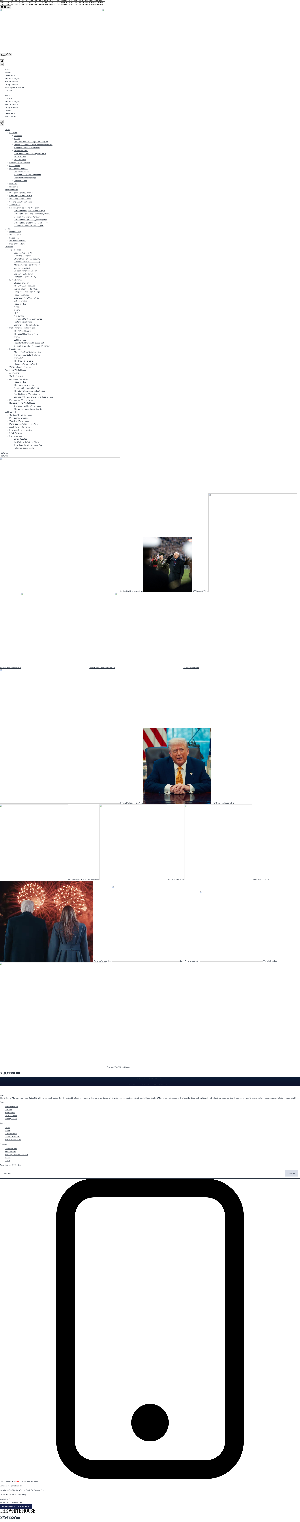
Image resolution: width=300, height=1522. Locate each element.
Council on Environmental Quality (29, 226)
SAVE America (11, 81)
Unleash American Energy (25, 271)
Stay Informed (15, 436)
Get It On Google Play (35, 1490)
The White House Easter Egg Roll (28, 409)
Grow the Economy (22, 256)
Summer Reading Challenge (26, 325)
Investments (10, 116)
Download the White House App (23, 424)
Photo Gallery (15, 232)
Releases (18, 135)
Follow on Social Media (24, 448)
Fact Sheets (14, 165)
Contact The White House (20, 415)
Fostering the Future (23, 322)
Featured (13, 133)
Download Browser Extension (13, 1502)
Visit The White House (19, 421)
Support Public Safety (23, 274)
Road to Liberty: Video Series (27, 394)
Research (13, 187)
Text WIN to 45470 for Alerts (26, 442)
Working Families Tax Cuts (26, 289)
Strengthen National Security (27, 259)
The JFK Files (20, 157)
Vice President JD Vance (20, 199)
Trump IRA (18, 358)
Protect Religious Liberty (25, 277)
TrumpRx (18, 337)
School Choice (20, 301)
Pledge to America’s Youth (25, 364)
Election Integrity (12, 78)
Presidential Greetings (19, 418)
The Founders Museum (24, 385)
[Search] (2, 61)
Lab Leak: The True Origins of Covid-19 (31, 142)
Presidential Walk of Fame (21, 400)
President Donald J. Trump (21, 193)
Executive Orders (21, 172)
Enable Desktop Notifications (15, 1506)
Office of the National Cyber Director (30, 220)
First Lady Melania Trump (20, 196)
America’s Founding (18, 379)
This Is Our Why (21, 150)
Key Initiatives (15, 280)
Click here (4, 1481)
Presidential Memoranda (25, 178)
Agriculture (19, 316)
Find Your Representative (20, 430)
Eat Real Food (20, 340)
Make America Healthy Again (27, 265)
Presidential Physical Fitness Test (29, 343)
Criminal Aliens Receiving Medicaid (30, 154)
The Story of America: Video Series (29, 391)
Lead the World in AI (23, 253)
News (7, 69)
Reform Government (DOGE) (27, 262)
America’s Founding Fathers (26, 388)
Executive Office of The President (24, 208)
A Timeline (14, 373)
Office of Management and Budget (29, 211)
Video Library (15, 235)
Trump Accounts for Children (27, 355)
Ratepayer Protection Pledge (27, 292)
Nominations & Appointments (27, 175)
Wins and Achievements (20, 367)
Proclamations (20, 180)
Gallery (8, 72)
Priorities (9, 247)
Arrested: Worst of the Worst (27, 148)
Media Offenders (17, 244)
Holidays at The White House (22, 403)
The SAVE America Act (24, 286)
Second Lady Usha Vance (20, 202)
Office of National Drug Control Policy (31, 223)
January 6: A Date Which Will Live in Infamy (33, 144)
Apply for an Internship (19, 427)
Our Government (16, 376)
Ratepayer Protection (14, 87)
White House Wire (17, 241)
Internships (10, 1112)
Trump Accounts (12, 84)
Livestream (10, 75)
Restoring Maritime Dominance (28, 319)
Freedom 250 (20, 304)
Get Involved (10, 412)
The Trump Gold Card (23, 361)
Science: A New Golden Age (26, 298)
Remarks (13, 184)
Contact (8, 90)
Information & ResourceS (156, 1084)
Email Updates (20, 439)
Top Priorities (15, 250)
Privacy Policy (11, 1118)
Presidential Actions (18, 169)
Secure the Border (22, 268)
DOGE (7, 1160)
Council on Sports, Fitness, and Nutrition (32, 346)
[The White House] (102, 51)
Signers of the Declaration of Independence (33, 397)
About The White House (15, 370)
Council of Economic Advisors (27, 217)
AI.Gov (17, 307)
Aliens (17, 138)
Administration (11, 190)
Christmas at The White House (27, 406)
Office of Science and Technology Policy (32, 214)
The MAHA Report (22, 331)
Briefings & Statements (19, 163)
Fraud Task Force (21, 295)
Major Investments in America (27, 352)
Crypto (17, 310)
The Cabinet (14, 205)
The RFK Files (20, 159)
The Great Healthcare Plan (26, 334)
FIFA (16, 313)
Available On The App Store (12, 1490)
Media (7, 229)
